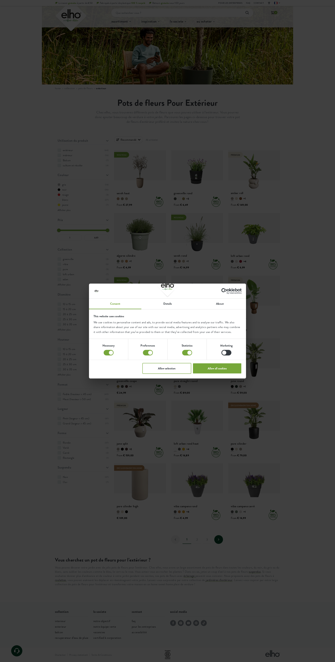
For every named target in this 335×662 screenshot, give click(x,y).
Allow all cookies (217, 368)
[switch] (148, 352)
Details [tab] (167, 304)
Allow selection (167, 368)
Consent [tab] (115, 304)
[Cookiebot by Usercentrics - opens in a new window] (226, 291)
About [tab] (220, 304)
